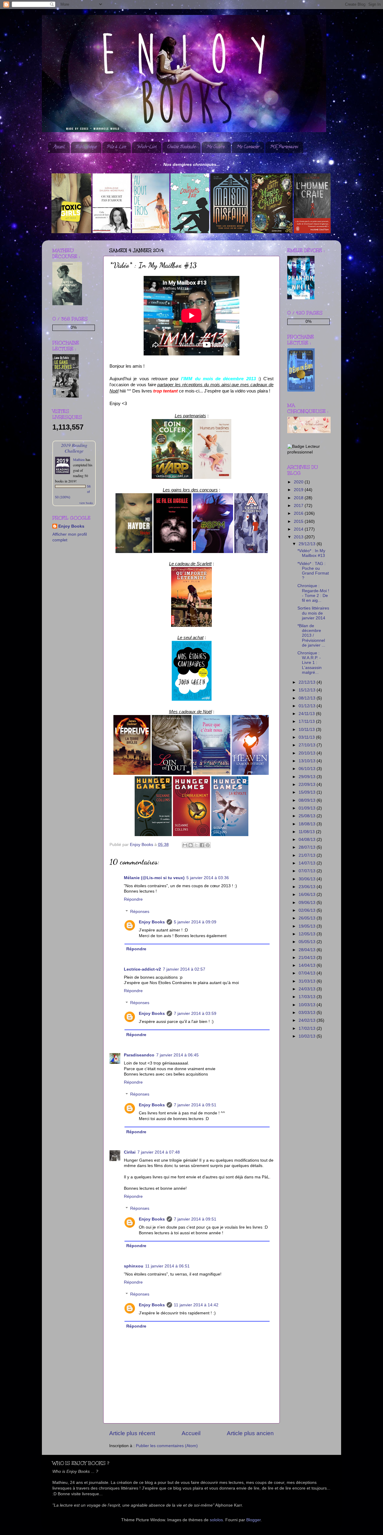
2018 (299, 498)
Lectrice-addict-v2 (142, 969)
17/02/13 (308, 1028)
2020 (299, 482)
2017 (299, 505)
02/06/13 (308, 910)
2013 (299, 537)
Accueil (59, 147)
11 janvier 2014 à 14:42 (196, 1305)
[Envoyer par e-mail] (185, 845)
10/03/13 (308, 1005)
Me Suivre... (216, 147)
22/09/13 (308, 784)
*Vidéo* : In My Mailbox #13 (311, 553)
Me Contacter (247, 147)
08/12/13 (308, 698)
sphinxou (133, 1266)
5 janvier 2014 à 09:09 (195, 922)
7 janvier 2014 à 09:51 (195, 1105)
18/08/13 (308, 824)
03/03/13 (308, 1012)
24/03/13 (308, 989)
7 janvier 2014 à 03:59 (195, 1013)
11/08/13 (307, 832)
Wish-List (146, 147)
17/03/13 (308, 997)
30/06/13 (308, 879)
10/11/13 (307, 729)
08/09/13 (308, 800)
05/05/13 (308, 942)
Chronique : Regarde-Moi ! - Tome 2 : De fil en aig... (313, 593)
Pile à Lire (116, 147)
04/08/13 (308, 839)
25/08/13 (308, 816)
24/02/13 (308, 1020)
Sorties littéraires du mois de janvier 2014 (313, 613)
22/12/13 (308, 682)
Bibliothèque (86, 147)
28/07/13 (308, 847)
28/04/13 (308, 950)
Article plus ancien (250, 1433)
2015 (299, 521)
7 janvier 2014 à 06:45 (177, 1055)
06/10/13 (308, 768)
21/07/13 (308, 855)
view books (86, 503)
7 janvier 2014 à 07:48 (158, 1152)
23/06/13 (308, 887)
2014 (299, 529)
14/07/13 (308, 863)
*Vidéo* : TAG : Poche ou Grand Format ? (313, 571)
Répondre (133, 899)
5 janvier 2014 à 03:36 (207, 878)
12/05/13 (308, 934)
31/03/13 (308, 981)
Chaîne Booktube (181, 147)
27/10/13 (308, 745)
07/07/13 (308, 871)
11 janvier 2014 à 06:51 (167, 1266)
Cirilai (130, 1152)
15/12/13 (308, 690)
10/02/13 (308, 1036)
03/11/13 (307, 737)
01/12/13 (308, 706)
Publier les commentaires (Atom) (167, 1446)
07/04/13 (308, 973)
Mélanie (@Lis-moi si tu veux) (154, 878)
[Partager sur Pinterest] (208, 845)
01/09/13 (308, 808)
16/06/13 (308, 894)
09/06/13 (308, 902)
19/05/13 (308, 926)
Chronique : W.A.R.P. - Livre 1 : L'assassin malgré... (309, 663)
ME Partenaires (284, 147)
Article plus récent (132, 1433)
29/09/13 (308, 777)
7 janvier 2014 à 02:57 (184, 969)
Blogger (253, 1520)
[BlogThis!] (191, 845)
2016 (299, 513)
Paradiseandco (139, 1055)
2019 (299, 490)
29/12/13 (308, 544)
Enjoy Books (152, 922)
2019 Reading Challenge (74, 448)
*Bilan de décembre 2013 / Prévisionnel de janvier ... (311, 635)
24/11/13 (307, 713)
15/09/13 (308, 792)
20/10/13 (308, 753)
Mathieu (79, 459)
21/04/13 (308, 957)
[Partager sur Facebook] (202, 845)
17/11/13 (307, 721)
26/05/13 (308, 918)
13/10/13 (308, 761)
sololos (216, 1520)
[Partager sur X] (196, 845)
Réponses (139, 911)
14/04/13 (308, 965)
